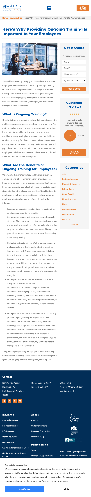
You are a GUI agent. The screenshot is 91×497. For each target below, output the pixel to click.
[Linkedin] (20, 401)
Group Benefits (8, 442)
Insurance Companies (40, 431)
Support (34, 450)
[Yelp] (15, 401)
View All (74, 224)
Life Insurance (8, 431)
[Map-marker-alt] (4, 401)
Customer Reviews (39, 426)
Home (5, 18)
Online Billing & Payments (42, 456)
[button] (49, 8)
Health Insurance (9, 437)
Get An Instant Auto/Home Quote (14, 455)
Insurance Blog (16, 18)
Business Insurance (10, 426)
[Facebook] (9, 401)
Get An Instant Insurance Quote (15, 448)
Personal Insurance (10, 420)
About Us (35, 420)
